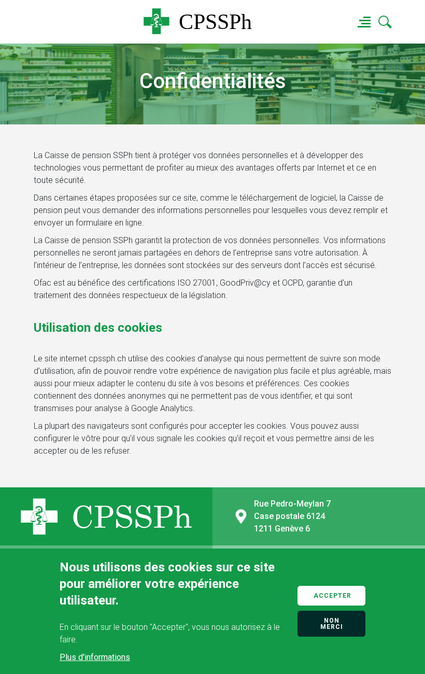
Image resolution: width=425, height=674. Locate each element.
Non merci (331, 623)
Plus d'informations (95, 657)
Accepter (332, 595)
